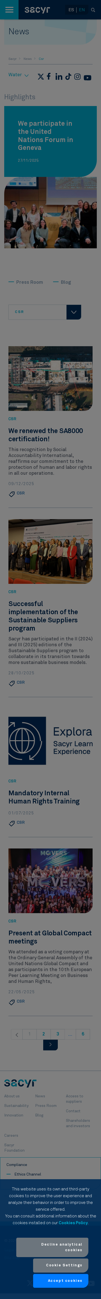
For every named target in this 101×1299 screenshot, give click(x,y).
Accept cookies (65, 1281)
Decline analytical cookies (61, 1247)
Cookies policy (73, 1223)
